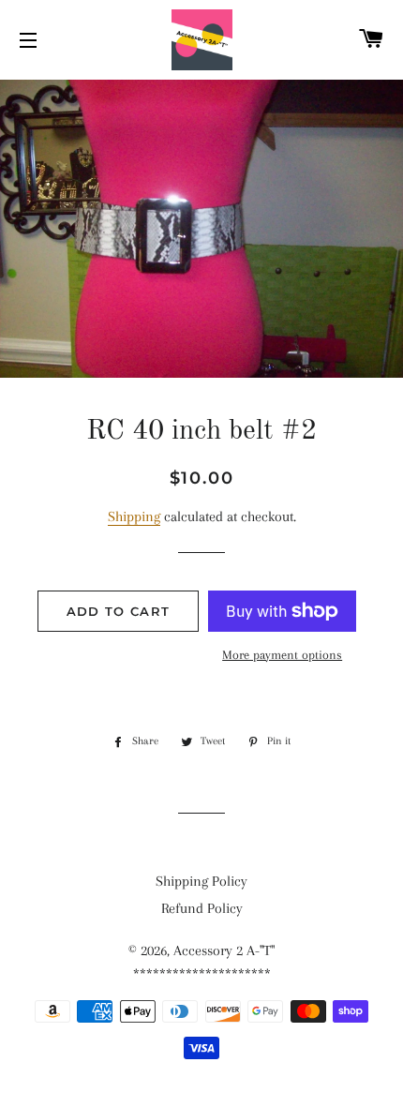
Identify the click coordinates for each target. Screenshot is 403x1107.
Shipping (134, 516)
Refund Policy (202, 908)
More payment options (282, 655)
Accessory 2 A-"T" (224, 950)
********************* (202, 973)
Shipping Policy (201, 881)
